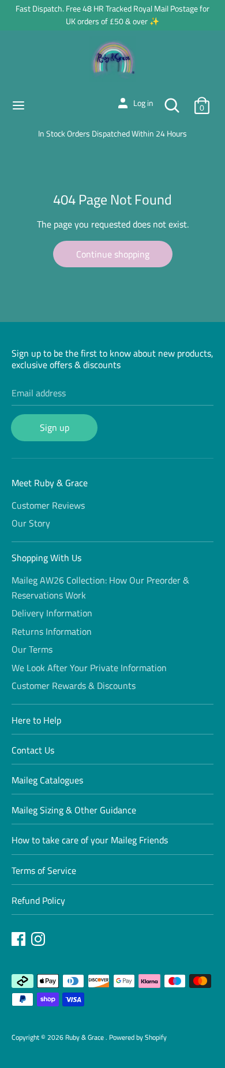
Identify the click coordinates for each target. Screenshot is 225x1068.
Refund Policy (38, 900)
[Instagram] (39, 940)
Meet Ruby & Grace (50, 483)
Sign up (54, 427)
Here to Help (36, 720)
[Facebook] (20, 940)
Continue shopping (112, 254)
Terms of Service (44, 870)
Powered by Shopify (138, 1037)
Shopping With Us (46, 558)
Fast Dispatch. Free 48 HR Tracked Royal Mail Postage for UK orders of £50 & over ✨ (112, 14)
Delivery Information (52, 613)
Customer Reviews (48, 505)
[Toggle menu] (18, 105)
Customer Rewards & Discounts (74, 685)
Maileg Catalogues (47, 780)
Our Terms (32, 649)
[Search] (171, 101)
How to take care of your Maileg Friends (90, 840)
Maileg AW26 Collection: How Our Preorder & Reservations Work (100, 587)
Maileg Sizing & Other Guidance (74, 810)
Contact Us (33, 750)
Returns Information (52, 631)
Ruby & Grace (85, 1037)
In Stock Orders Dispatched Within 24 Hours (112, 133)
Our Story (31, 523)
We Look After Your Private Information (89, 668)
